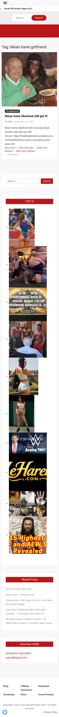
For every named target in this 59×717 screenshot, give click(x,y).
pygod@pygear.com (16, 657)
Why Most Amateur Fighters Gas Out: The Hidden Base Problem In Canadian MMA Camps (29, 621)
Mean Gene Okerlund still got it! (26, 116)
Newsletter (44, 686)
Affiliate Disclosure (26, 688)
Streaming (8, 694)
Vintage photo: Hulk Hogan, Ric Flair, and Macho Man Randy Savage (29, 602)
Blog (5, 686)
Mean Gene (10, 148)
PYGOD (8, 121)
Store (23, 694)
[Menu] (5, 3)
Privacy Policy (50, 712)
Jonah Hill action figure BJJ (18, 8)
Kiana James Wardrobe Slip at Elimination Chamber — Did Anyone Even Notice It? (26, 611)
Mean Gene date (26, 148)
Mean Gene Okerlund (25, 151)
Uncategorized (12, 111)
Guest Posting (45, 694)
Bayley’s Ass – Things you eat (20, 594)
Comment (13, 154)
